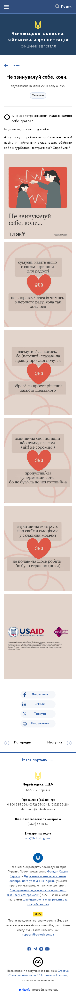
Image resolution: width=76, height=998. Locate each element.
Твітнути (40, 713)
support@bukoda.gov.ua (38, 934)
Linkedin (39, 704)
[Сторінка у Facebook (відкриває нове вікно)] (29, 949)
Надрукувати (40, 723)
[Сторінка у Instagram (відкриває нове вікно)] (41, 949)
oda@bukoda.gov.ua (38, 838)
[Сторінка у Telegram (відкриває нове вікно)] (35, 949)
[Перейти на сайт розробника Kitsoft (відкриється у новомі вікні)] (24, 989)
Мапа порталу (34, 760)
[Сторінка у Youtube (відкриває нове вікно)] (47, 949)
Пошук (66, 7)
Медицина (38, 95)
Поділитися (40, 694)
